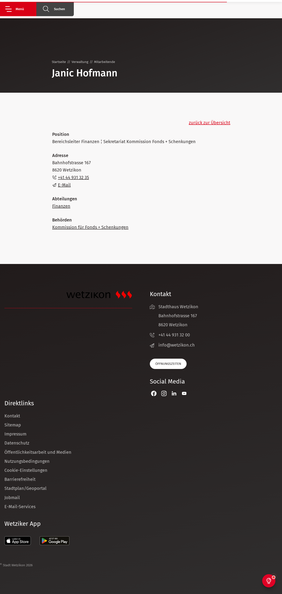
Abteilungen (64, 198)
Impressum (15, 434)
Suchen (59, 9)
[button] (20, 9)
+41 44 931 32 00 (174, 335)
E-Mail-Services (19, 506)
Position (60, 134)
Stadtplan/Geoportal (25, 488)
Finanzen (61, 206)
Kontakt (12, 416)
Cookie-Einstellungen (25, 470)
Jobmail (12, 497)
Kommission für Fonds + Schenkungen (90, 227)
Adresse (60, 155)
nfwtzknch (177, 345)
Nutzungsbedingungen (27, 461)
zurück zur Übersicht (209, 122)
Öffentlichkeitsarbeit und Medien (37, 452)
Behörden (62, 220)
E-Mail (64, 185)
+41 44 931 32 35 (73, 177)
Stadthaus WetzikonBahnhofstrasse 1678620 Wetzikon (178, 315)
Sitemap (12, 425)
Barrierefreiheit (19, 479)
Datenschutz (16, 443)
